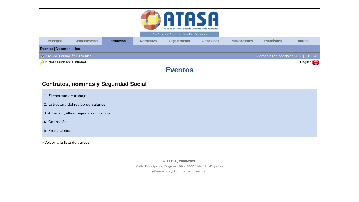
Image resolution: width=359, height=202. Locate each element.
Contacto (161, 171)
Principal (55, 41)
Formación (117, 41)
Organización (179, 41)
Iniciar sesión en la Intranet (65, 62)
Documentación (68, 49)
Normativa (148, 41)
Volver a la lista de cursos (66, 142)
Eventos (46, 49)
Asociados (210, 41)
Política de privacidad (191, 171)
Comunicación (86, 41)
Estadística (273, 41)
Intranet (304, 41)
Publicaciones (242, 41)
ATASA (50, 56)
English (306, 62)
